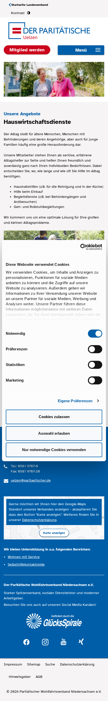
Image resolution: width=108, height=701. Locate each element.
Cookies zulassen (54, 417)
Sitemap (33, 664)
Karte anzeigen (54, 533)
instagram (45, 641)
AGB (39, 677)
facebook (26, 641)
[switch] (95, 349)
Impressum (13, 664)
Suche (50, 664)
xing (81, 642)
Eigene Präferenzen (75, 401)
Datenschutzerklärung (39, 520)
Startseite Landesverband (29, 5)
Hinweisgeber (20, 677)
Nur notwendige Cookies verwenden (54, 450)
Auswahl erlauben (54, 433)
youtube (63, 642)
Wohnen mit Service (24, 557)
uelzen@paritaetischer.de (31, 480)
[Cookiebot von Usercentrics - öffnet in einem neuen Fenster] (80, 247)
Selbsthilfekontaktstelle (26, 564)
